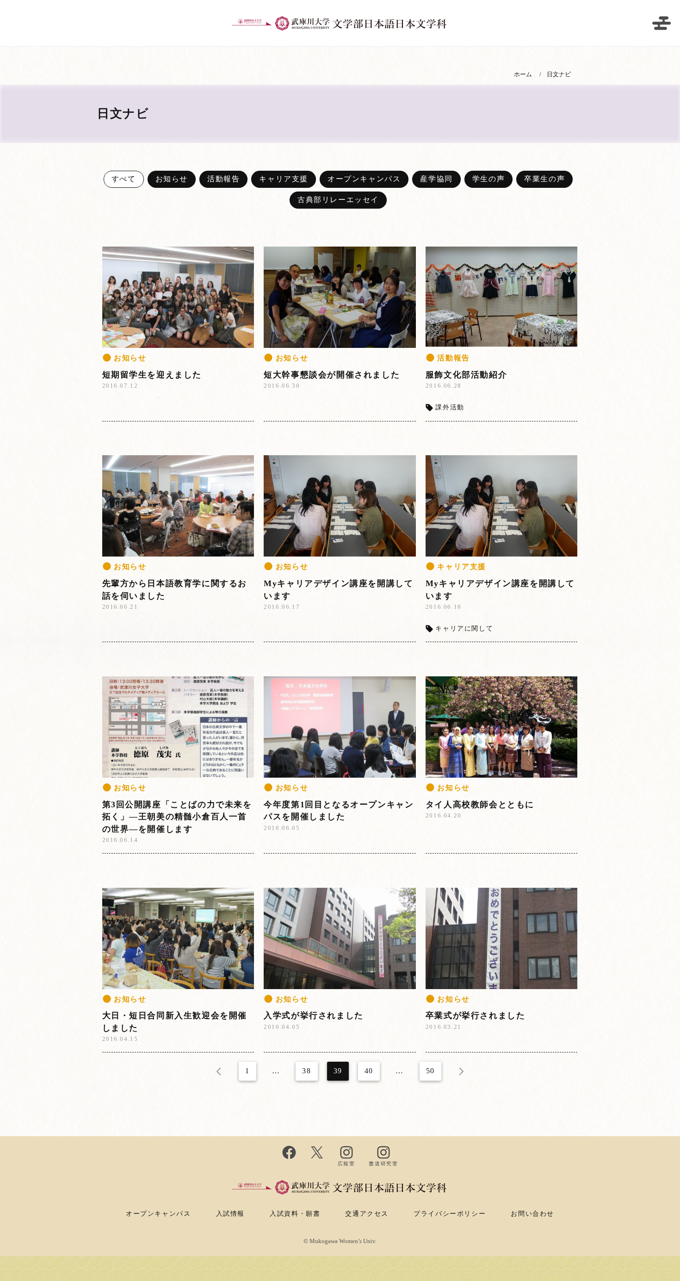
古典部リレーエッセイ (338, 200)
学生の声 (488, 179)
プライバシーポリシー (450, 1213)
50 (430, 1071)
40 (369, 1071)
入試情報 (230, 1213)
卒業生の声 (544, 179)
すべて (123, 179)
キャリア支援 (283, 179)
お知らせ (171, 179)
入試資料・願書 (295, 1213)
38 (306, 1071)
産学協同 (436, 179)
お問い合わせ (532, 1213)
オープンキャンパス (364, 179)
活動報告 (223, 179)
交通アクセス (367, 1213)
